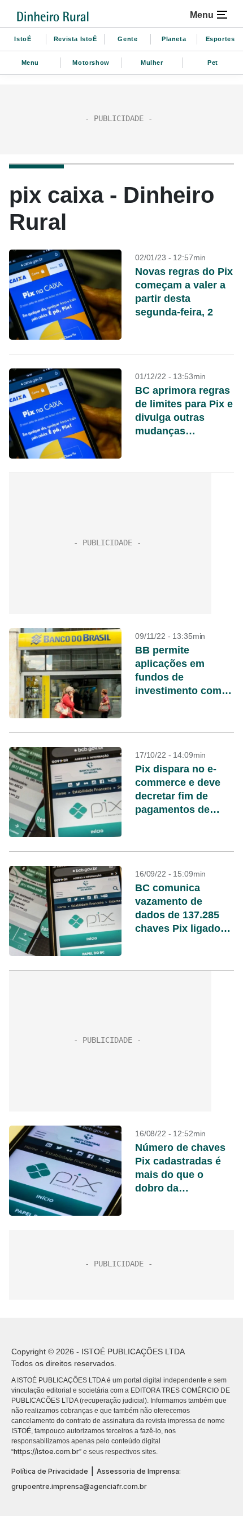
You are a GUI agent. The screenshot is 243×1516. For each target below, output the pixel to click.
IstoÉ (22, 38)
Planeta (174, 38)
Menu (30, 62)
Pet (212, 62)
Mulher (152, 62)
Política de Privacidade (49, 1471)
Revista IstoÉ (75, 38)
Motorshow (90, 62)
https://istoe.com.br (46, 1451)
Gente (127, 38)
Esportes (220, 38)
